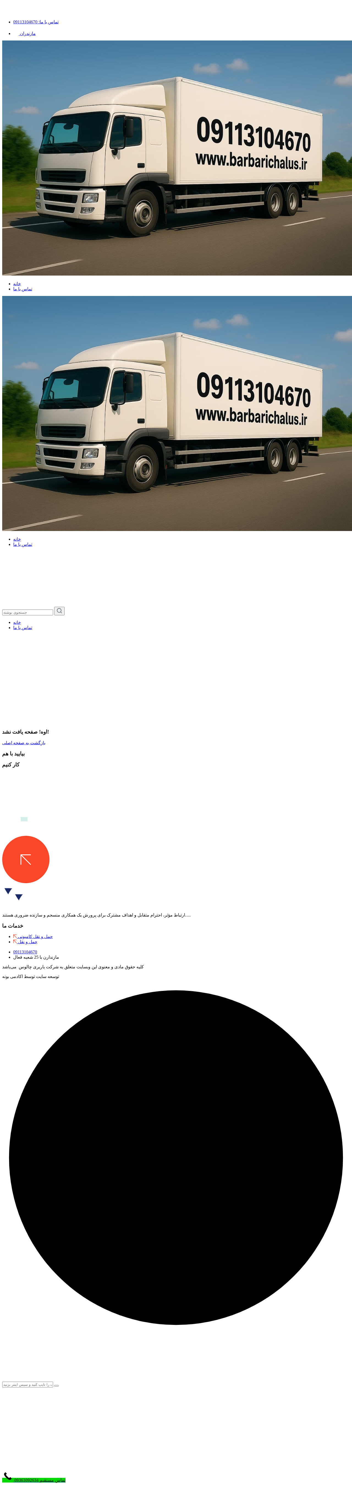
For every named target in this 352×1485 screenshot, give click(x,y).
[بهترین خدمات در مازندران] (26, 560)
